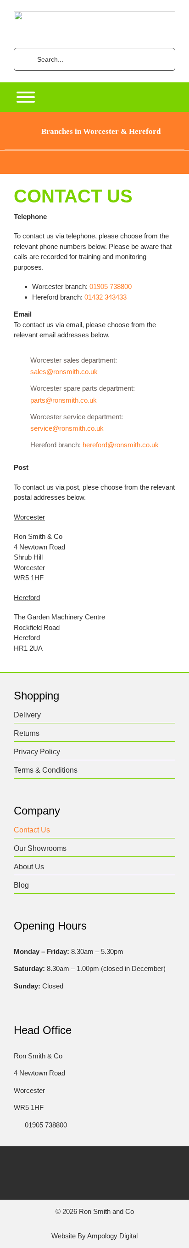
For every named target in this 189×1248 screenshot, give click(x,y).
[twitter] (67, 1163)
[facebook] (49, 1163)
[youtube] (121, 1163)
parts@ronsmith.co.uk (63, 400)
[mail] (139, 1163)
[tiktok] (103, 1163)
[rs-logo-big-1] (94, 14)
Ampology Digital (112, 1236)
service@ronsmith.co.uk (67, 428)
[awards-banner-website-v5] (94, 154)
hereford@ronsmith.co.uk (121, 445)
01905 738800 (110, 286)
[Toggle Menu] (26, 97)
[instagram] (85, 1163)
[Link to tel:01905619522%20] (16, 1125)
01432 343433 (105, 297)
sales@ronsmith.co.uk (64, 372)
